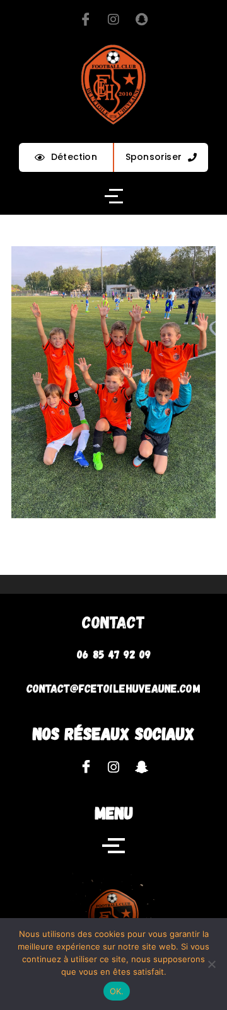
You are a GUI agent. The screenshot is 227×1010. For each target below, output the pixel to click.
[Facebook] (85, 18)
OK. (117, 991)
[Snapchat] (141, 18)
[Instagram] (113, 18)
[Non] (211, 964)
